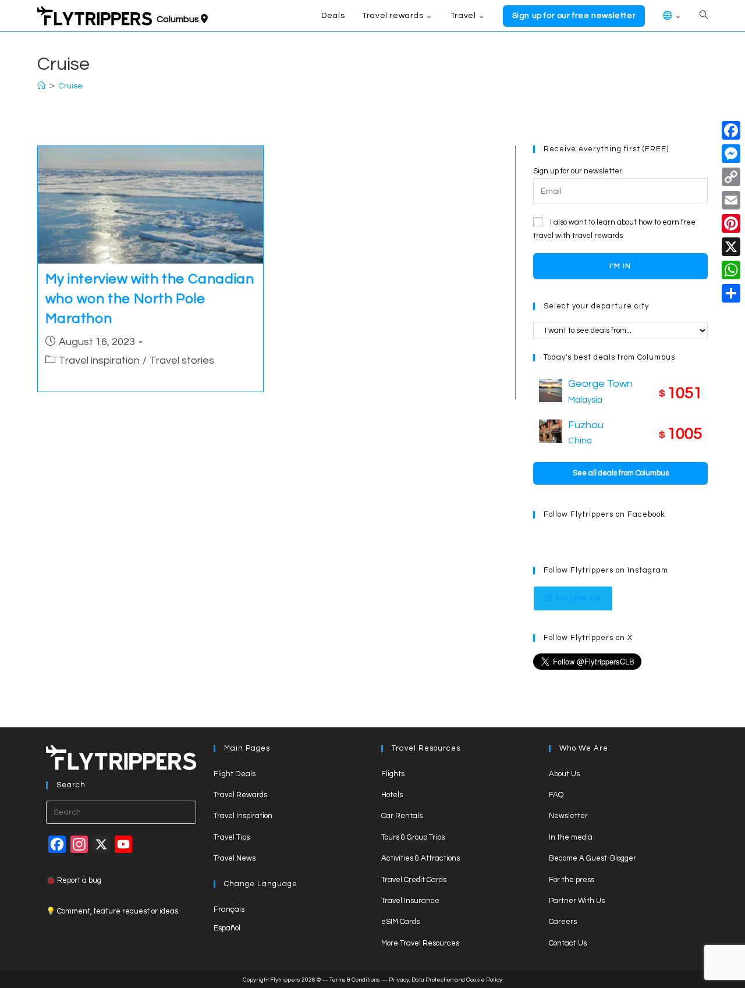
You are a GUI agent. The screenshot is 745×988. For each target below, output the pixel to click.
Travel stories (182, 360)
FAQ (556, 795)
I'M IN (620, 266)
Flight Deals (235, 774)
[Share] (731, 293)
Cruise (70, 86)
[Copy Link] (731, 177)
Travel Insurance (410, 901)
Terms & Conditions (354, 980)
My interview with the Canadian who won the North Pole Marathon (149, 298)
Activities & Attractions (420, 858)
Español (227, 928)
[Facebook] (731, 130)
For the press (571, 880)
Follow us (578, 598)
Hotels (392, 795)
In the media (571, 837)
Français (229, 909)
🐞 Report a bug (73, 880)
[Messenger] (731, 153)
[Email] (731, 200)
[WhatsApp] (731, 270)
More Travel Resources (420, 943)
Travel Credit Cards (413, 880)
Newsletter (568, 816)
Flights (393, 774)
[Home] (41, 86)
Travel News (235, 858)
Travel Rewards (240, 795)
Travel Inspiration (243, 816)
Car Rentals (402, 816)
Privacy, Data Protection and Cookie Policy (445, 980)
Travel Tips (232, 837)
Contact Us (568, 943)
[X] (731, 246)
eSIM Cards (400, 922)
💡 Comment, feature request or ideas (112, 911)
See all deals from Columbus (621, 473)
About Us (564, 774)
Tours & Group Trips (413, 837)
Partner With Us (577, 901)
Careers (563, 922)
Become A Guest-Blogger (592, 858)
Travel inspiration (99, 360)
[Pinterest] (731, 223)
